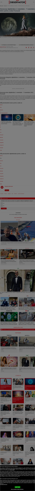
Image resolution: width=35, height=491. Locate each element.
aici (17, 474)
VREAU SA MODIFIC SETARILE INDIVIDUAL (17, 489)
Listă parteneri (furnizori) (3, 484)
